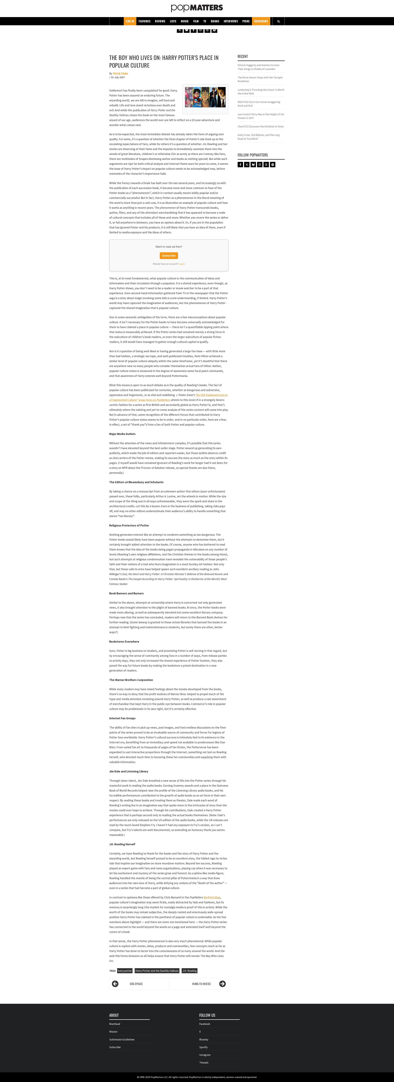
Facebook (204, 1024)
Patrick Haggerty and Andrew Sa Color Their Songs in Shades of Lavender (258, 67)
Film (196, 21)
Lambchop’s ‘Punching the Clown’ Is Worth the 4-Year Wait (261, 91)
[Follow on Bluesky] (187, 30)
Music (185, 21)
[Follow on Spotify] (214, 30)
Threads (203, 1062)
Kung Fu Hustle (201, 984)
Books (215, 21)
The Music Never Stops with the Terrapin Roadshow (260, 79)
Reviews (160, 21)
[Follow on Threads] (207, 30)
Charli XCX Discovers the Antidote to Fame (261, 126)
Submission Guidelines (122, 1039)
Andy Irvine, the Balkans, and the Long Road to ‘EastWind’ (259, 136)
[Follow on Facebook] (194, 30)
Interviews (231, 21)
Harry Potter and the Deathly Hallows (157, 970)
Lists (173, 21)
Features (144, 21)
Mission (113, 1031)
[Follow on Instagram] (200, 30)
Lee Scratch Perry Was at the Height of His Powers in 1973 (261, 116)
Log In (130, 21)
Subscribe (261, 21)
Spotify (203, 1047)
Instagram (205, 1055)
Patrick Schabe (120, 73)
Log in (182, 264)
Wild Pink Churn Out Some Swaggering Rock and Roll (259, 103)
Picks (246, 21)
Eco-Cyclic (136, 984)
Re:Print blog (212, 897)
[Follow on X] (180, 30)
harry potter (125, 970)
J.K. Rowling (189, 970)
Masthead (114, 1024)
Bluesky (203, 1039)
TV (204, 21)
